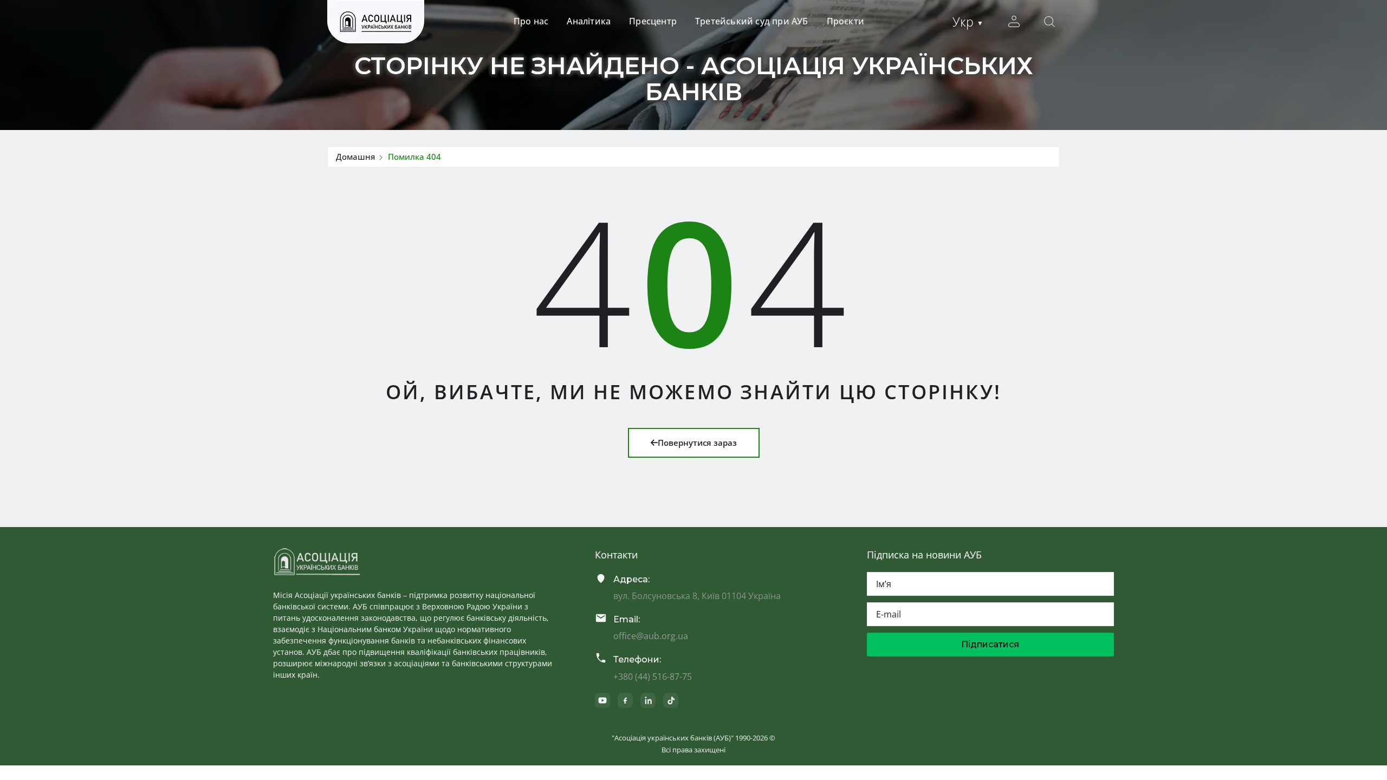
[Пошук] (1049, 21)
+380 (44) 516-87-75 (652, 676)
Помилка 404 (414, 156)
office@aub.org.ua (650, 636)
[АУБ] (317, 562)
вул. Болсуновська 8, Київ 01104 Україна (697, 596)
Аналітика (589, 21)
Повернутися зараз (697, 442)
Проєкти (845, 21)
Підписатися (990, 644)
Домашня (355, 156)
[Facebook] (625, 700)
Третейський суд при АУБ (751, 21)
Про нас (531, 21)
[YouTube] (602, 700)
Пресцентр (653, 21)
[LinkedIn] (648, 700)
